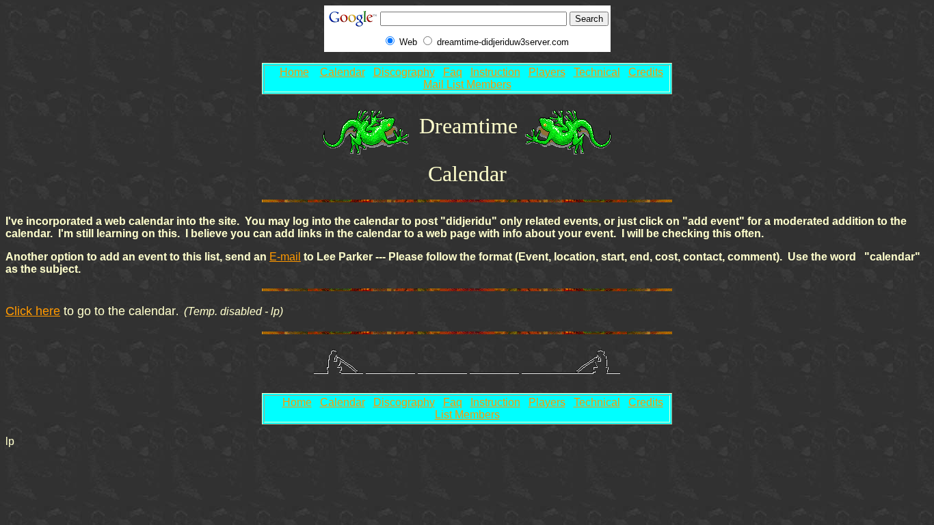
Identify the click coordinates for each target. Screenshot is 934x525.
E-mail (285, 256)
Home (294, 72)
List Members (467, 414)
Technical (597, 72)
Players (547, 72)
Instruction (495, 72)
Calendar (342, 72)
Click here (32, 311)
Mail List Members (467, 84)
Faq (452, 72)
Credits (645, 72)
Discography (404, 72)
